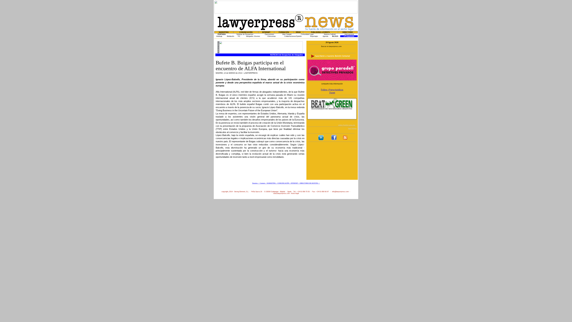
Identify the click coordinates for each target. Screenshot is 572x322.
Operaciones (269, 34)
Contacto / (263, 183)
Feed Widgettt (352, 128)
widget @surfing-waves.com (346, 125)
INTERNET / (295, 183)
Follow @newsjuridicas (332, 89)
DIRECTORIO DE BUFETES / (310, 183)
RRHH (298, 32)
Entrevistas (272, 36)
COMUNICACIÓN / (284, 183)
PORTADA (222, 34)
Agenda (325, 36)
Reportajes (314, 36)
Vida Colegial (286, 34)
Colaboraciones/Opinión (293, 36)
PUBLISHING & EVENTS (320, 32)
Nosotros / (256, 183)
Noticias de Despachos (245, 34)
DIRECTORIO (347, 32)
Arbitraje (219, 36)
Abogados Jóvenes (253, 36)
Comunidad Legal (307, 34)
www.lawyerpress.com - (282, 193)
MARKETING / (272, 183)
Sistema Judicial (329, 34)
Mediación (230, 36)
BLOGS (335, 36)
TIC (239, 36)
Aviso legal (295, 193)
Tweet (332, 92)
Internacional (349, 34)
